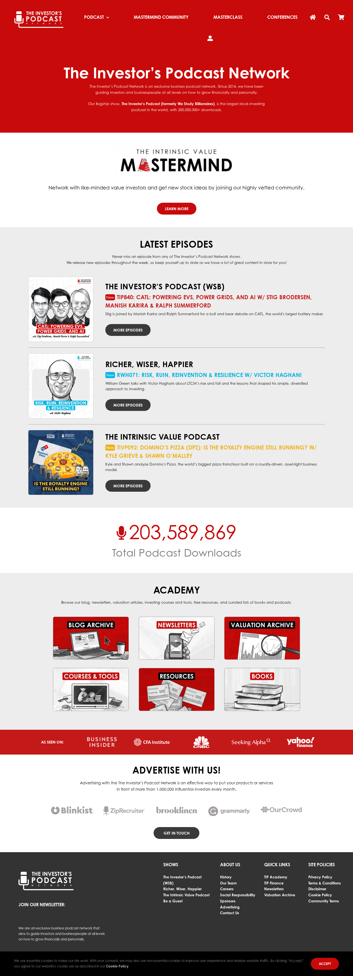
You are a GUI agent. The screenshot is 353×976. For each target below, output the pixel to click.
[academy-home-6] (262, 670)
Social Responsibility (237, 895)
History (226, 877)
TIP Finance (274, 883)
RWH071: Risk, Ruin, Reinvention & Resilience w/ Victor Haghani (209, 374)
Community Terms (323, 901)
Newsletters (274, 889)
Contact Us (229, 913)
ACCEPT (325, 964)
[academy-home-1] (91, 618)
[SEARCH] (327, 17)
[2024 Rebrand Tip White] (38, 13)
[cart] (341, 17)
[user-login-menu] (210, 38)
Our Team (228, 883)
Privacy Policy (320, 877)
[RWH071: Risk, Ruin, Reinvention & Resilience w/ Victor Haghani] (60, 386)
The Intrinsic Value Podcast (186, 895)
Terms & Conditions (324, 883)
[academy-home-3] (262, 618)
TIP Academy (275, 877)
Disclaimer (317, 889)
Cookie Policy (320, 895)
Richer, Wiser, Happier (182, 889)
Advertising (230, 907)
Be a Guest (173, 901)
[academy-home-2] (176, 618)
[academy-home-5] (176, 670)
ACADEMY (176, 590)
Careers (227, 889)
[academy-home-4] (91, 670)
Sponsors (228, 901)
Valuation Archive (279, 895)
